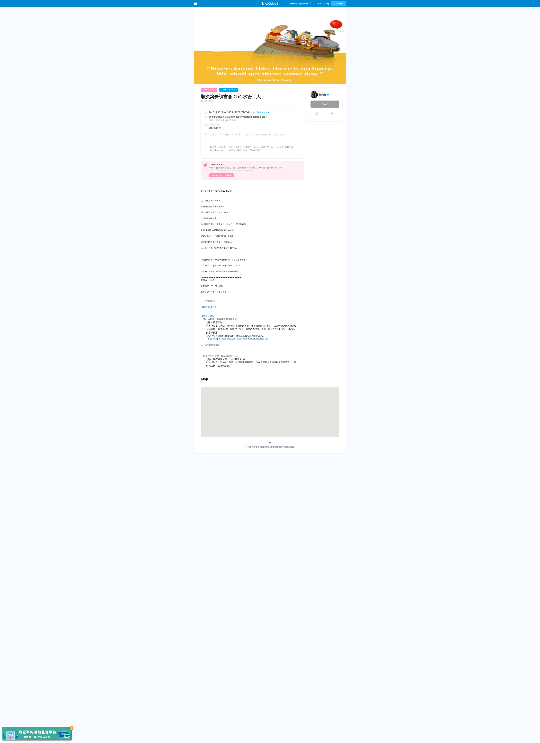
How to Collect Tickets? (221, 175)
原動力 (214, 134)
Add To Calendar (261, 112)
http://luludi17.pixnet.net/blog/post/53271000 (220, 265)
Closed (325, 104)
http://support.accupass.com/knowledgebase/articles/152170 (238, 339)
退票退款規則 (207, 316)
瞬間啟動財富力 (263, 134)
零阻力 (238, 134)
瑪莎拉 (226, 134)
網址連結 (213, 127)
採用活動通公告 (209, 307)
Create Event (338, 3)
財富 (248, 134)
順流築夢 (280, 134)
